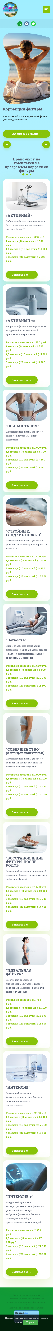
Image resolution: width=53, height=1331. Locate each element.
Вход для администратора (26, 1295)
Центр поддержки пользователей (26, 1307)
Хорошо (30, 1322)
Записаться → (22, 274)
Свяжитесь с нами (25, 133)
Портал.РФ (38, 1298)
